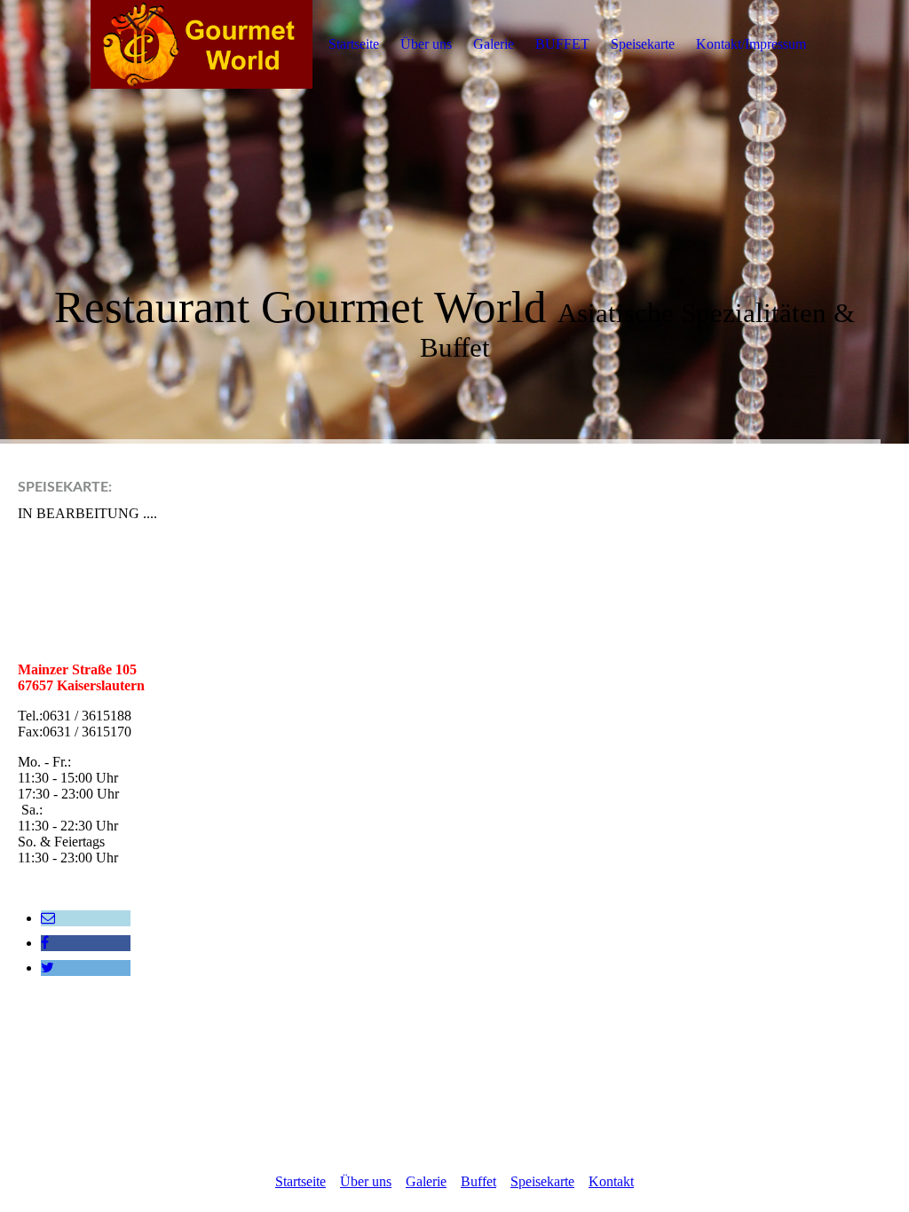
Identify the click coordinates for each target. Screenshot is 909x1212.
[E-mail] (48, 917)
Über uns (426, 43)
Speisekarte (643, 43)
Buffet (478, 1181)
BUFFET (562, 43)
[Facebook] (45, 942)
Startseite (353, 43)
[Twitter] (47, 967)
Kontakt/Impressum (751, 43)
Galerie (493, 43)
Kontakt (611, 1181)
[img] (201, 44)
